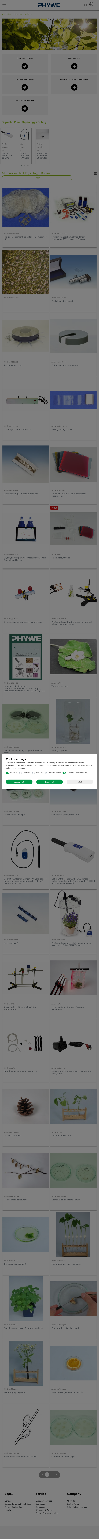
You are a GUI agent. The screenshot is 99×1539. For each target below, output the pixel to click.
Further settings (82, 773)
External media (55, 773)
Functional (71, 773)
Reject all (49, 782)
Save (80, 782)
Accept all (19, 782)
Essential (13, 773)
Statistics (26, 773)
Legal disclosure (18, 768)
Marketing (39, 773)
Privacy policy (86, 766)
